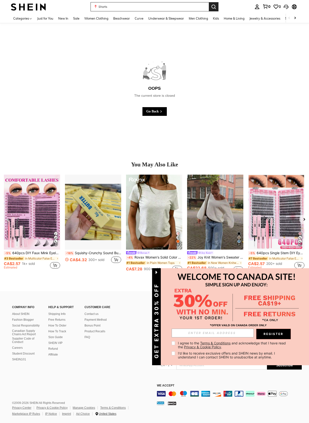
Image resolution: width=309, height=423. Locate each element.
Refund (53, 348)
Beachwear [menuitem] (121, 18)
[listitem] (32, 224)
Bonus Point (92, 325)
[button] (286, 7)
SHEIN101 (19, 359)
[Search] (213, 6)
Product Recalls (94, 331)
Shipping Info (57, 314)
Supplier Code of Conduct (23, 340)
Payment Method (95, 319)
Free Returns (56, 319)
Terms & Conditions (113, 407)
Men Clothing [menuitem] (198, 18)
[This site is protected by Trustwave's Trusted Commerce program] (160, 403)
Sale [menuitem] (76, 18)
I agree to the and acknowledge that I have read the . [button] (232, 345)
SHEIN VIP (55, 343)
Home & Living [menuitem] (234, 18)
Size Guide (55, 337)
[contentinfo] (229, 394)
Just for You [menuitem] (45, 18)
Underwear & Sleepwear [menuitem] (166, 18)
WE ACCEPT (165, 385)
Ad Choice (83, 414)
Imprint (66, 414)
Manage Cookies (84, 407)
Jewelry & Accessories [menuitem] (264, 18)
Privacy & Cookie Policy (52, 407)
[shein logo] (28, 6)
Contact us (91, 314)
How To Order (57, 325)
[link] (266, 6)
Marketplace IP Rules (26, 414)
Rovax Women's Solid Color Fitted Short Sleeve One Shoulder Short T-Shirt (154, 257)
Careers (17, 347)
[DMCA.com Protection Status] (172, 403)
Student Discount (23, 353)
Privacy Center (21, 407)
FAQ (87, 337)
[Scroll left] (289, 18)
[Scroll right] (295, 18)
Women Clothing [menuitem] (96, 18)
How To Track (57, 331)
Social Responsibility (26, 325)
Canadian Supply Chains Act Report (24, 332)
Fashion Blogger (23, 319)
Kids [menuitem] (216, 18)
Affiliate (53, 354)
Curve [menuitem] (139, 18)
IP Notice (51, 414)
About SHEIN (20, 314)
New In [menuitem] (63, 18)
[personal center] (257, 7)
